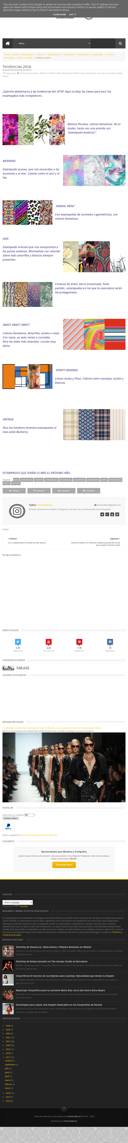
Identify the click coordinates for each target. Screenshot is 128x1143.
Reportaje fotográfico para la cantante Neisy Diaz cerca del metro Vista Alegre (60, 990)
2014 (8, 1101)
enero (8, 1088)
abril (7, 1076)
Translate (24, 906)
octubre (8, 1060)
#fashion (41, 54)
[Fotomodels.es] (102, 514)
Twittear (15, 491)
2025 (8, 1029)
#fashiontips (97, 54)
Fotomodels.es (74, 1116)
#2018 (15, 54)
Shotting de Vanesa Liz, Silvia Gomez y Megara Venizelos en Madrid (53, 947)
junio (7, 1072)
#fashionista (83, 54)
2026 (8, 1026)
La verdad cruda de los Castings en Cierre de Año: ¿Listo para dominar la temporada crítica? (51, 728)
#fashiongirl (69, 54)
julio (7, 1068)
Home (6, 54)
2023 (8, 1033)
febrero (8, 1084)
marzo (8, 1080)
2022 (8, 1037)
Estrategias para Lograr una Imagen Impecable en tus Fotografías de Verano (59, 1004)
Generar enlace (10, 818)
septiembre (10, 1064)
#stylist (29, 58)
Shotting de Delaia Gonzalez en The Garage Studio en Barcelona (51, 961)
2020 (8, 1045)
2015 (8, 1097)
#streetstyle (9, 58)
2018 (8, 1053)
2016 (8, 1093)
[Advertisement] (43, 29)
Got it (72, 14)
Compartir (40, 491)
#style (20, 58)
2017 (8, 1057)
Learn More (59, 14)
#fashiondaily (54, 54)
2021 (8, 1041)
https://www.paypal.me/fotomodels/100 (38, 835)
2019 (8, 1049)
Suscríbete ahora (64, 865)
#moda (110, 54)
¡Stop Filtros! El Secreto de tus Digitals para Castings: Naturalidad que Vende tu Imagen (65, 976)
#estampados (27, 54)
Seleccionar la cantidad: (13, 815)
